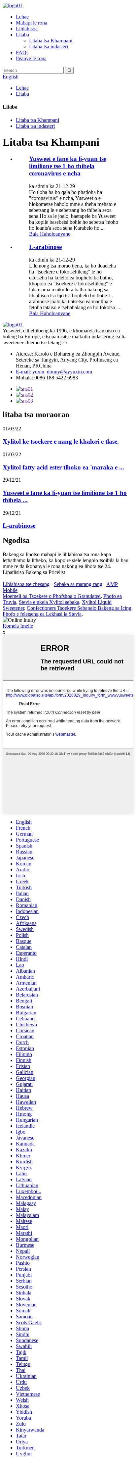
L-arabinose (45, 246)
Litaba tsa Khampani (50, 40)
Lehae (22, 17)
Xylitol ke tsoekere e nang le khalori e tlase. (61, 441)
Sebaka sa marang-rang (78, 584)
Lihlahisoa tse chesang (26, 584)
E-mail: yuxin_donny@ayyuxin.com (54, 371)
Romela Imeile (18, 626)
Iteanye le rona (31, 58)
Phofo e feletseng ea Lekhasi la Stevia (42, 614)
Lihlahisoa (27, 28)
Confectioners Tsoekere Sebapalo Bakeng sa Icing (79, 608)
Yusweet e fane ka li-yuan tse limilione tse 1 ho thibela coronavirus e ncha (67, 166)
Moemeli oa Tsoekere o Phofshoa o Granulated (52, 596)
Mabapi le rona (31, 22)
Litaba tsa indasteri (48, 46)
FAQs (22, 52)
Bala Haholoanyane (49, 234)
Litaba (22, 34)
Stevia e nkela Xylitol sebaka (49, 602)
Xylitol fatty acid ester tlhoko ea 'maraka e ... (63, 467)
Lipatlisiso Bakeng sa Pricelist (34, 572)
